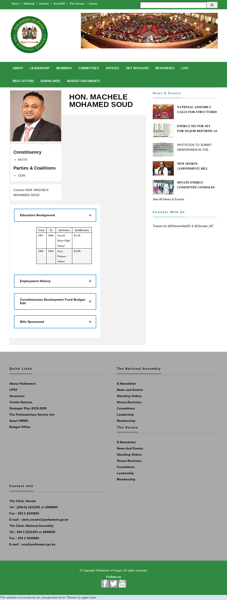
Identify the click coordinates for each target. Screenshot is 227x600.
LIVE (184, 68)
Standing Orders (129, 396)
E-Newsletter (126, 383)
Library (93, 3)
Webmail (29, 3)
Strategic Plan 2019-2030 (28, 408)
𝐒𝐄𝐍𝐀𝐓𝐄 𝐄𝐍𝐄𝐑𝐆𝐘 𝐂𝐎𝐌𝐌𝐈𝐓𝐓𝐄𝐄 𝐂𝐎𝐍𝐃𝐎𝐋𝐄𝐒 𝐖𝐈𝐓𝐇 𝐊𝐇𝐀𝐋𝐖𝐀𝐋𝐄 (196, 187)
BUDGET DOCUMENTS (83, 81)
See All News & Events (168, 199)
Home (15, 3)
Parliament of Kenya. (109, 570)
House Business (129, 402)
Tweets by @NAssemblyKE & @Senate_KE (183, 226)
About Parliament (22, 383)
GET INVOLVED (137, 68)
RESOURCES (165, 68)
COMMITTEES (88, 68)
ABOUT (18, 68)
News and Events (130, 390)
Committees (126, 408)
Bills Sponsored (32, 321)
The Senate (76, 3)
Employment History (35, 281)
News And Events (130, 448)
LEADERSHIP (40, 68)
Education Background (37, 215)
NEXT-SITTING (23, 81)
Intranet (44, 3)
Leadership (125, 414)
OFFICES (112, 68)
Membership (126, 420)
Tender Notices (20, 402)
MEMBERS (64, 68)
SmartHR (59, 3)
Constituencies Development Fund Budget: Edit (53, 301)
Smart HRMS (18, 420)
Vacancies (17, 396)
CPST (13, 390)
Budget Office (19, 427)
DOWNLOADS (51, 81)
